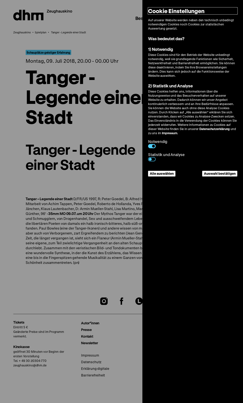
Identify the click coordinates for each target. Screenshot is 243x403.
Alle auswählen (162, 173)
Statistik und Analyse (166, 154)
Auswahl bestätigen (220, 173)
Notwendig (157, 141)
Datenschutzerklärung (214, 129)
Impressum (169, 133)
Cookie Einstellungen (176, 11)
